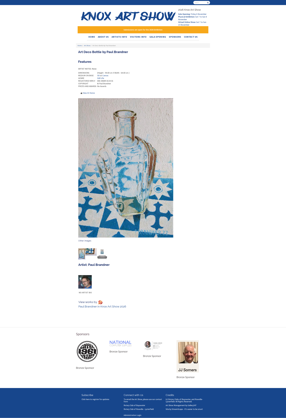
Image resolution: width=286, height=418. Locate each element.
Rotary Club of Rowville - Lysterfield (139, 409)
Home (91, 36)
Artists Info (119, 36)
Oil (98, 75)
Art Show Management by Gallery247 (181, 405)
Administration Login (132, 415)
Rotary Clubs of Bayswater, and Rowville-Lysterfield (184, 400)
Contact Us (191, 36)
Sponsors (175, 36)
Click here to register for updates (95, 399)
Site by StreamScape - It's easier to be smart (184, 409)
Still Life (100, 78)
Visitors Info (138, 36)
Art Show (87, 46)
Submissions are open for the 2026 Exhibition (143, 29)
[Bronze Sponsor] (87, 348)
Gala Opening (157, 36)
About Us (103, 36)
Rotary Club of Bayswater (134, 405)
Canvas (105, 75)
